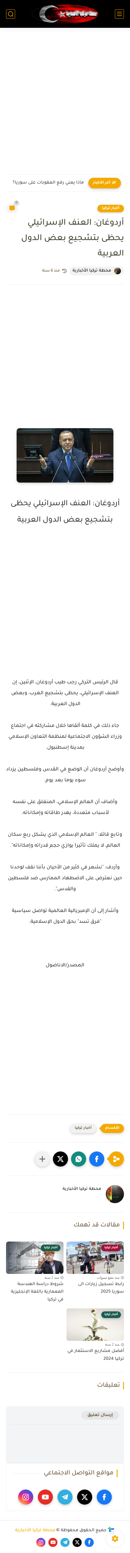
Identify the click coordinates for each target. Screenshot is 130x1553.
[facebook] (104, 1497)
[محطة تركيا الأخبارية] (65, 14)
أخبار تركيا (110, 208)
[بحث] (10, 14)
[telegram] (65, 1497)
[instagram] (25, 1497)
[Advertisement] (65, 105)
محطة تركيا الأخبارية (35, 1530)
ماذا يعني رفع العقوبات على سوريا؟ (48, 183)
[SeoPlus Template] (111, 1531)
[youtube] (45, 1497)
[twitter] (84, 1497)
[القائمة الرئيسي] (119, 14)
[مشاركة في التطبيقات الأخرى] (42, 1159)
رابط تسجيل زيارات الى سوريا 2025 (101, 1288)
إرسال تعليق (100, 1415)
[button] (96, 1159)
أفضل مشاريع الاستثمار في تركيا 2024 (95, 1355)
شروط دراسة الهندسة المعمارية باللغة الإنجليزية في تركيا (37, 1292)
